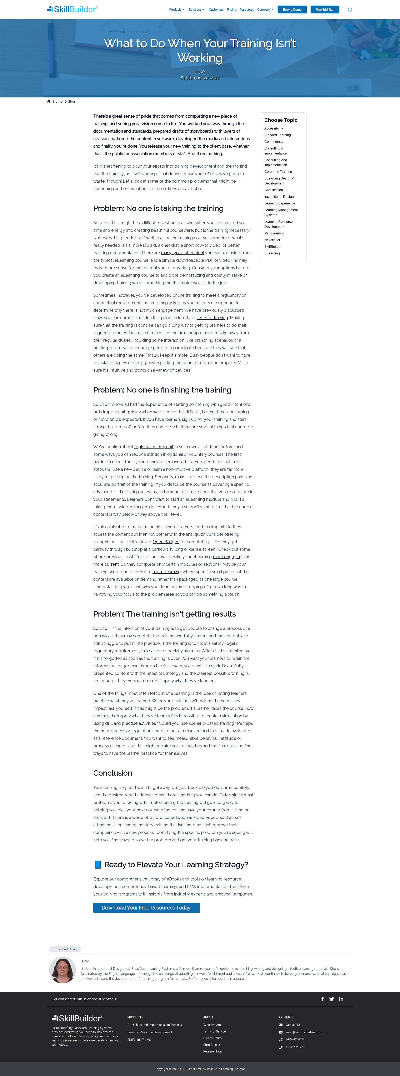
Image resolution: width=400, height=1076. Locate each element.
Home (57, 101)
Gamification (273, 190)
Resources (247, 9)
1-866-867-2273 (295, 1039)
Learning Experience (279, 203)
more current (106, 564)
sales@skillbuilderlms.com (304, 1032)
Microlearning (274, 233)
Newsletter (272, 240)
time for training (212, 317)
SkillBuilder (272, 246)
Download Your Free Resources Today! (147, 908)
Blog (71, 101)
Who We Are (212, 1024)
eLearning (272, 253)
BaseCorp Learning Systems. (226, 1069)
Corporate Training (278, 171)
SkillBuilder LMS (139, 1039)
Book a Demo (292, 9)
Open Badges (166, 541)
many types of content (182, 252)
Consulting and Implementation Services (155, 1024)
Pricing (231, 9)
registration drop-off (154, 446)
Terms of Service (214, 1031)
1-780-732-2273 (295, 1047)
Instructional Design (279, 196)
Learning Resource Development (150, 1032)
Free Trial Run (325, 9)
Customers (216, 9)
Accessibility (273, 128)
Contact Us (293, 1024)
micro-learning (166, 571)
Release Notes (213, 1051)
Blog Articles (212, 1044)
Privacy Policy (212, 1038)
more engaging (227, 556)
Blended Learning (277, 135)
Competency (273, 141)
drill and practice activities (130, 723)
